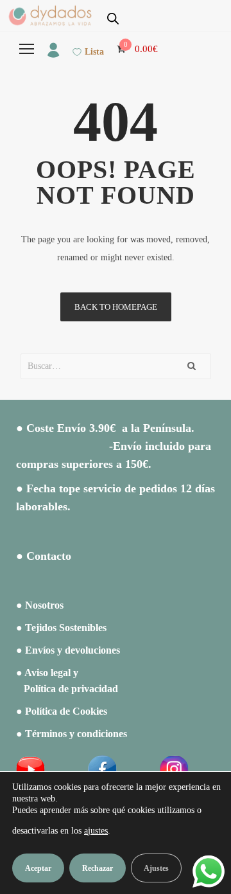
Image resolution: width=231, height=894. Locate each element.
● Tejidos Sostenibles (61, 627)
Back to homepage (115, 307)
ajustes (96, 831)
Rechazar (97, 868)
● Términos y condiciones (71, 733)
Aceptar (38, 868)
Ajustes (156, 868)
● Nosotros (40, 605)
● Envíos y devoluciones (68, 650)
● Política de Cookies (61, 711)
